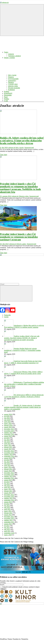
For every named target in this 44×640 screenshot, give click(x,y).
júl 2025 (6, 438)
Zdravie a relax (13, 86)
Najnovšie (7, 315)
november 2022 (9, 496)
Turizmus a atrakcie (14, 56)
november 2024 (9, 453)
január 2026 (8, 427)
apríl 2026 (7, 422)
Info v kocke (12, 75)
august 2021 (8, 524)
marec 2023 (8, 489)
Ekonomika (8, 95)
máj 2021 (7, 529)
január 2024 (8, 471)
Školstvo (11, 82)
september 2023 (9, 478)
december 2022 (9, 495)
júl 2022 (6, 504)
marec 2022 (8, 511)
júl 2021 (6, 526)
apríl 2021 (7, 531)
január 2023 (8, 493)
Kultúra (6, 91)
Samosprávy (12, 80)
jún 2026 (7, 418)
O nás (6, 100)
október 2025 (8, 432)
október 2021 (8, 520)
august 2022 (8, 502)
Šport (6, 97)
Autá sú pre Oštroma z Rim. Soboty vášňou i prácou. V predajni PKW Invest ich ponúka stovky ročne (23, 372)
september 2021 (9, 522)
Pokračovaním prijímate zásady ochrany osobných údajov (21, 587)
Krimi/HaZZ (8, 93)
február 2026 (8, 425)
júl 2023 (6, 482)
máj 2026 (7, 420)
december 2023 (9, 473)
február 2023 (8, 491)
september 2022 (9, 500)
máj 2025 (7, 442)
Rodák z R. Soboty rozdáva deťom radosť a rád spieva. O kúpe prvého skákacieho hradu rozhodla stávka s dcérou (22, 140)
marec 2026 (8, 423)
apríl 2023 (7, 487)
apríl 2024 (7, 465)
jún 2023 (7, 484)
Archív (6, 317)
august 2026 (8, 414)
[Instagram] (7, 310)
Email (2, 585)
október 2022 (8, 498)
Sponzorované (29, 147)
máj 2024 (7, 464)
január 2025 (8, 449)
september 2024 (9, 456)
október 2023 (8, 476)
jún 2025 (7, 440)
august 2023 (8, 480)
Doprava (11, 77)
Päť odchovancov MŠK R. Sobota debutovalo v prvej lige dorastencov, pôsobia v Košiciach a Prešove (24, 396)
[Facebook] (2, 310)
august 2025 (8, 436)
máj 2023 (7, 485)
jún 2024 (7, 462)
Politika (6, 99)
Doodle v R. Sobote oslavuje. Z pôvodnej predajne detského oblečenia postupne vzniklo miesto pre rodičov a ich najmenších (22, 407)
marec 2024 (8, 467)
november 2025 (9, 431)
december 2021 (9, 516)
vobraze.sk (11, 147)
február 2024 (8, 469)
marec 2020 (8, 535)
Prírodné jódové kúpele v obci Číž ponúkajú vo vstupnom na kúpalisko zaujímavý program (19, 237)
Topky (6, 52)
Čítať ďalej (3, 155)
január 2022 (8, 515)
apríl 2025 (7, 443)
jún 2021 (7, 527)
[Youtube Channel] (12, 310)
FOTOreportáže (13, 79)
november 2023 (9, 474)
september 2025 (9, 434)
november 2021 (9, 518)
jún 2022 (7, 505)
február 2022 (8, 513)
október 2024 (8, 454)
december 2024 (9, 451)
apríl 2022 (7, 509)
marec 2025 (8, 445)
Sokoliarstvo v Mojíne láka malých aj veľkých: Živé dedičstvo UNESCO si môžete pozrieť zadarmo (24, 326)
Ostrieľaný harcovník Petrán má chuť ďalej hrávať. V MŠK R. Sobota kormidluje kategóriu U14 (23, 362)
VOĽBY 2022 (13, 84)
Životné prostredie (14, 88)
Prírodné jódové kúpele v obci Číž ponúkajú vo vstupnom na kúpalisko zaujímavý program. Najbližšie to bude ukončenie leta (20, 187)
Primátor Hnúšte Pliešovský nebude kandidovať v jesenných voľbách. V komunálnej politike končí (22, 350)
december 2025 (9, 429)
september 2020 (9, 533)
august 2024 (8, 458)
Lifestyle (11, 54)
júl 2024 (6, 460)
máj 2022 (7, 507)
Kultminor (11, 90)
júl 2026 (6, 416)
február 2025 (8, 447)
